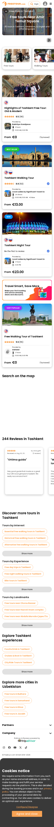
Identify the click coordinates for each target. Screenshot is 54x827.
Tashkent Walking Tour (19, 178)
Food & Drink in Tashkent (17, 649)
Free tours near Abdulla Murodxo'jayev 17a (26, 616)
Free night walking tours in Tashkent (23, 573)
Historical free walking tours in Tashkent (25, 538)
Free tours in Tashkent (21, 11)
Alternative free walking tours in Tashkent (26, 544)
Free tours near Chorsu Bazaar (20, 603)
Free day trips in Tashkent (18, 567)
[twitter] (20, 747)
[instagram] (4, 747)
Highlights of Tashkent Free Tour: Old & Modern (25, 109)
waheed (15, 350)
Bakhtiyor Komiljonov (21, 124)
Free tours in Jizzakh (15, 713)
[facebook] (9, 747)
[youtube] (15, 747)
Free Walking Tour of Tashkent (23, 336)
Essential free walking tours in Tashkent (25, 531)
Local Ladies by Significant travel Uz (28, 192)
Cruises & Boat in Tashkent (18, 655)
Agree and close (27, 814)
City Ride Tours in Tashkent (18, 662)
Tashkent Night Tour (17, 245)
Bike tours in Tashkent (16, 580)
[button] (16, 58)
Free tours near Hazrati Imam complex (24, 609)
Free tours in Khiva (14, 707)
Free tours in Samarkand (17, 700)
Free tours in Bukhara (15, 694)
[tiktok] (26, 747)
